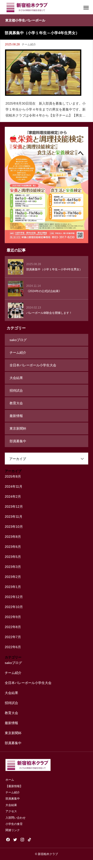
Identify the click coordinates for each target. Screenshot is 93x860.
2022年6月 (13, 647)
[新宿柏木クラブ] (27, 7)
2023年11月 (13, 516)
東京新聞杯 (18, 428)
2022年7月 (13, 637)
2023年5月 (13, 557)
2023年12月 (14, 506)
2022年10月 (14, 607)
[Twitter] (15, 839)
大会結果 (16, 378)
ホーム (9, 779)
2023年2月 (13, 577)
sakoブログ (18, 340)
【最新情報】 (14, 786)
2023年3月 (13, 567)
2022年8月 (13, 627)
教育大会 (16, 403)
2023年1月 (13, 587)
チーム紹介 (29, 44)
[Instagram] (22, 839)
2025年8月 (13, 476)
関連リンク (12, 830)
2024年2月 (13, 496)
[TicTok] (29, 839)
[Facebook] (7, 839)
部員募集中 (18, 441)
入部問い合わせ (15, 817)
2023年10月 (14, 527)
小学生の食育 (14, 824)
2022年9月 (13, 617)
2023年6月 (13, 547)
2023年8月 (13, 537)
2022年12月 (14, 597)
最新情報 (16, 416)
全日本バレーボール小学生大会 (33, 365)
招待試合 (16, 390)
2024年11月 (13, 486)
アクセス (11, 811)
